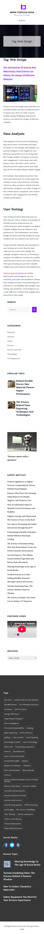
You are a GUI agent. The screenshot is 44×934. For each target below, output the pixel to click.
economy (8, 709)
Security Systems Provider (15, 795)
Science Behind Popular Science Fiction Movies (21, 780)
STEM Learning (30, 805)
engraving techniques (13, 718)
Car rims (7, 700)
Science (10, 345)
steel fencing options (13, 805)
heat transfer (18, 737)
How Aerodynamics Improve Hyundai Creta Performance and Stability (21, 508)
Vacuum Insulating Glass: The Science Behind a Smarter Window (20, 589)
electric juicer (21, 709)
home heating (32, 737)
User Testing (9, 814)
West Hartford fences (13, 828)
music (9, 341)
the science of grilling (25, 809)
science (7, 775)
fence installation (11, 723)
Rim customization (12, 770)
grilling (7, 737)
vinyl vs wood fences (12, 819)
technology (9, 809)
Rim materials (28, 770)
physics (25, 761)
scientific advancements (14, 791)
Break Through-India (22, 12)
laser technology (30, 742)
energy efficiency (11, 714)
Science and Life (14, 350)
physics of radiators (12, 765)
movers (7, 751)
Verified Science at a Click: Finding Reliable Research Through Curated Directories (20, 578)
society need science (13, 800)
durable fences (10, 704)
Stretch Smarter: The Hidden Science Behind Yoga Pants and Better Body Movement (20, 558)
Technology (12, 354)
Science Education (12, 786)
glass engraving (10, 733)
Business (11, 332)
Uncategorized (13, 358)
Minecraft (8, 747)
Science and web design (13, 273)
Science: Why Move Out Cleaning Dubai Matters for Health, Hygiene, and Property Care (21, 496)
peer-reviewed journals (14, 756)
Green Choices (26, 733)
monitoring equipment (24, 747)
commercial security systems (26, 700)
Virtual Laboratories (12, 823)
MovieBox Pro (19, 751)
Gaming (30, 728)
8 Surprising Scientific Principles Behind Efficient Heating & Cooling (21, 535)
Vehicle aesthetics (25, 814)
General (10, 336)
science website (29, 786)
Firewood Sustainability (14, 728)
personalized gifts (11, 761)
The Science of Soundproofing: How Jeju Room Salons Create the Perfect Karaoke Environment (21, 547)
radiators (27, 765)
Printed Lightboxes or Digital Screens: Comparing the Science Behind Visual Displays (21, 485)
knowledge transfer (12, 742)
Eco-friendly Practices (28, 704)
